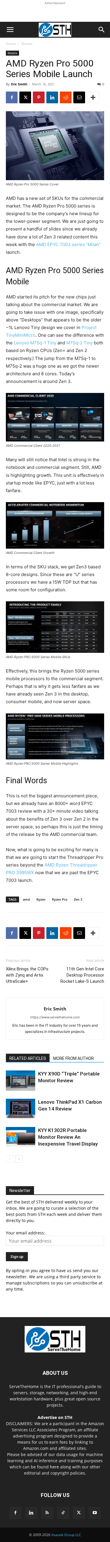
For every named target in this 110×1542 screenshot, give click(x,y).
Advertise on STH (55, 1417)
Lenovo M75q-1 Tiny (35, 343)
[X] (25, 97)
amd (26, 899)
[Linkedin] (52, 97)
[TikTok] (63, 1513)
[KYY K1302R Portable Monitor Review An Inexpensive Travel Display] (20, 1137)
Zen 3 (78, 899)
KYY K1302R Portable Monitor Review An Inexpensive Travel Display (68, 1137)
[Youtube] (95, 1513)
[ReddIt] (66, 97)
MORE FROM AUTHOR (73, 1058)
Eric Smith (19, 84)
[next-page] (19, 1159)
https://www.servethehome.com (55, 1017)
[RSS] (47, 1513)
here (54, 1467)
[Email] (79, 97)
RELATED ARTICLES (27, 1058)
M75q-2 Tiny (79, 343)
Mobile (27, 43)
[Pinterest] (39, 97)
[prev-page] (9, 1159)
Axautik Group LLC (66, 1534)
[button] (10, 30)
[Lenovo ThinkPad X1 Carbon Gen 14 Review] (20, 1109)
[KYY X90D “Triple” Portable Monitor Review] (20, 1080)
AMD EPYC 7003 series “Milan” (68, 244)
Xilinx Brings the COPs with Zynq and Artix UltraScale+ (27, 975)
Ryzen (40, 899)
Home (11, 43)
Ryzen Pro (59, 899)
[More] (93, 97)
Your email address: (25, 1233)
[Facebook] (12, 97)
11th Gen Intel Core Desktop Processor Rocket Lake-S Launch (82, 975)
